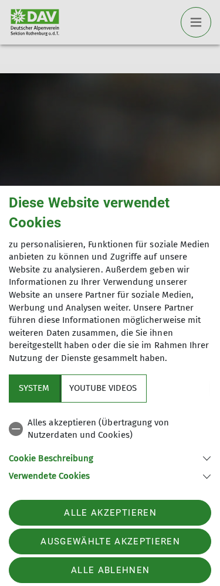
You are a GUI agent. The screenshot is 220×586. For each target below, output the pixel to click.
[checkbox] (110, 429)
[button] (110, 457)
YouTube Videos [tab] (103, 388)
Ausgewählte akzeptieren (110, 541)
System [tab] (34, 388)
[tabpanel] (110, 447)
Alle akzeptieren (110, 512)
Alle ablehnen (110, 570)
